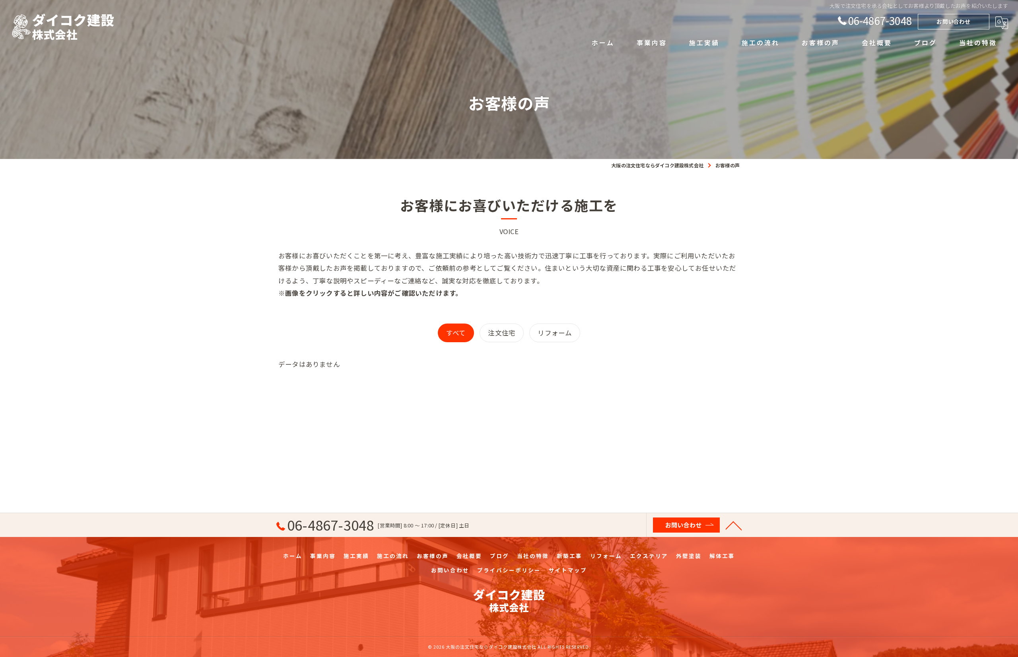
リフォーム (555, 332)
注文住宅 (501, 332)
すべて (456, 332)
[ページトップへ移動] (734, 525)
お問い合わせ (953, 21)
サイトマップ (568, 570)
